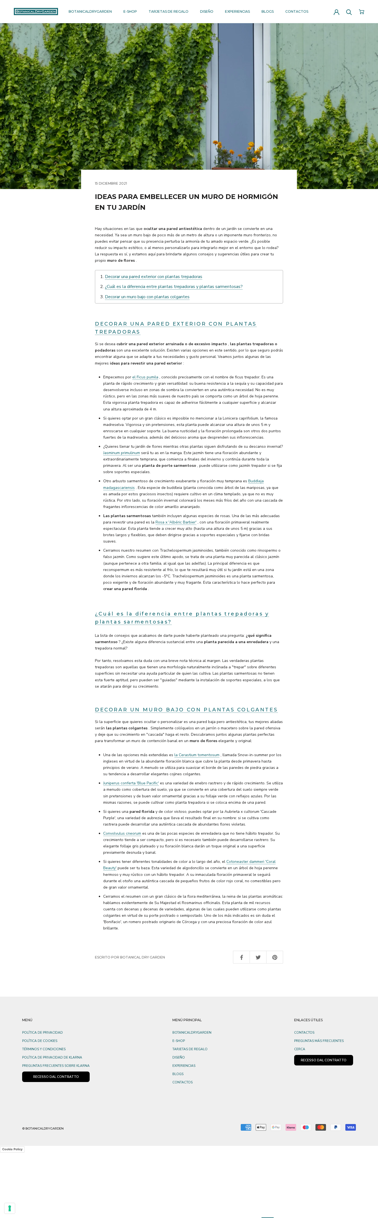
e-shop (130, 11)
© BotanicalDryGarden (43, 1128)
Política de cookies (39, 1041)
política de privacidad (42, 1032)
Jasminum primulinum (121, 452)
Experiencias (237, 11)
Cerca (299, 1049)
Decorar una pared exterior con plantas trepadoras (153, 277)
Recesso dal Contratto (56, 1077)
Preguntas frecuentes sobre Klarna (56, 1066)
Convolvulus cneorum (122, 833)
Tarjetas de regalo (168, 11)
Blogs (268, 11)
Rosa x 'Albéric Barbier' (176, 522)
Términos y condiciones (44, 1049)
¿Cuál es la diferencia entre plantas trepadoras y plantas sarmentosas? (174, 287)
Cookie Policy (12, 1149)
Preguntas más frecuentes (319, 1041)
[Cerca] (349, 12)
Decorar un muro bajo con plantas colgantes (147, 297)
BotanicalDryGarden (90, 11)
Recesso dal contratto (323, 1060)
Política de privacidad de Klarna (52, 1057)
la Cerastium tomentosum (196, 755)
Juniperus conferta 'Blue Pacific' (131, 783)
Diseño (206, 11)
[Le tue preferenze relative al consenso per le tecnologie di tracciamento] (9, 1208)
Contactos (296, 11)
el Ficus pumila (145, 377)
